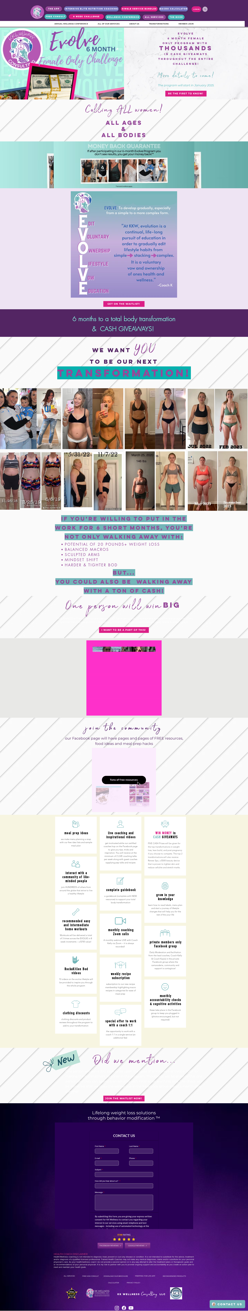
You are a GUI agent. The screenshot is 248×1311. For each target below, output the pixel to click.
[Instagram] (117, 1308)
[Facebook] (124, 1308)
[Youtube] (131, 1308)
